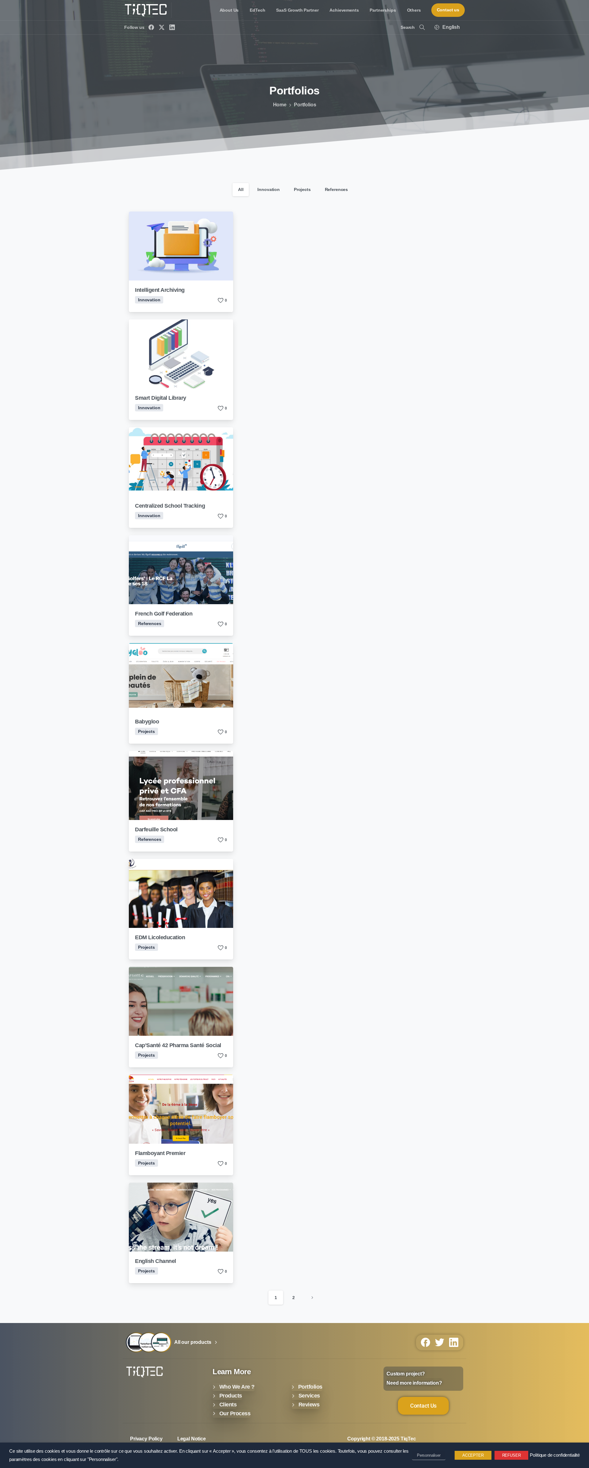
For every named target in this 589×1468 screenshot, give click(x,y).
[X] (161, 27)
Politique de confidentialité (555, 1455)
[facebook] (425, 1342)
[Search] (422, 27)
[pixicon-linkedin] (454, 1342)
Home (280, 104)
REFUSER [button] (511, 1455)
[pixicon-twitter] (440, 1342)
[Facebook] (151, 27)
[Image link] (144, 1372)
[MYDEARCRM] (136, 1342)
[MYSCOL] (148, 1342)
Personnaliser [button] (429, 1455)
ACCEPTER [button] (473, 1455)
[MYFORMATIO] (161, 1342)
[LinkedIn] (172, 27)
